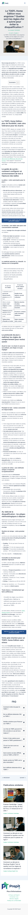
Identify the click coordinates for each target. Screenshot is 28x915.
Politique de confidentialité (14, 900)
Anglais (5, 813)
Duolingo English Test (12, 871)
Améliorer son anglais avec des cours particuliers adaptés (14, 220)
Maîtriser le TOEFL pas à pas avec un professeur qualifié (14, 632)
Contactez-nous (14, 897)
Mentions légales (14, 898)
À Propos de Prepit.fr (14, 895)
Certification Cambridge (13, 813)
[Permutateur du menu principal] (24, 3)
